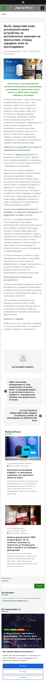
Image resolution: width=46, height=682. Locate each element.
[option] (23, 633)
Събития (21, 629)
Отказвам (23, 677)
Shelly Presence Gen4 (24, 154)
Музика (6, 629)
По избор (23, 671)
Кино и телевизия (13, 531)
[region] (23, 665)
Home (3, 14)
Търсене (6, 578)
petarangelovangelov (13, 51)
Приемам (23, 666)
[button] (39, 609)
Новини (24, 51)
